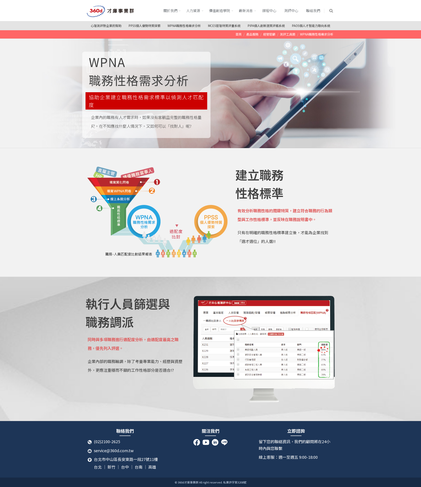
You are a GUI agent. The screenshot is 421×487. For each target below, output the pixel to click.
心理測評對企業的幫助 (106, 25)
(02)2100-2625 (107, 441)
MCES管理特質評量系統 (224, 25)
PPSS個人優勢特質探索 (144, 25)
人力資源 (193, 10)
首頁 (238, 34)
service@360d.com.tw (114, 450)
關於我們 (170, 10)
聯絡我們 (313, 10)
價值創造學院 (219, 10)
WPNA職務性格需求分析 (184, 25)
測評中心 (291, 10)
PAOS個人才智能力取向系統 (311, 25)
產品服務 (252, 34)
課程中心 (269, 10)
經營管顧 (269, 34)
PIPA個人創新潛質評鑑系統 (266, 25)
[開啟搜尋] (331, 11)
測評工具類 (287, 34)
